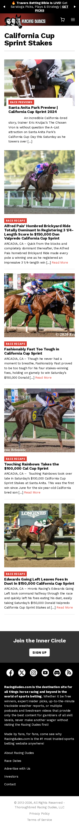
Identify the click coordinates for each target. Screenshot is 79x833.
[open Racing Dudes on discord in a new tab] (57, 672)
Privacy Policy (39, 813)
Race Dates (12, 761)
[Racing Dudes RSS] (69, 672)
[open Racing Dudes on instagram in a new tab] (33, 672)
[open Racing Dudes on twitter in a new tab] (21, 672)
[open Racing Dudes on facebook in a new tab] (10, 672)
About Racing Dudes (19, 753)
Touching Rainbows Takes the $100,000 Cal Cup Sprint (31, 466)
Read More (60, 262)
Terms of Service (39, 820)
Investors (11, 776)
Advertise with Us (17, 768)
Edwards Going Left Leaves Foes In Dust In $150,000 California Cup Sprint (39, 581)
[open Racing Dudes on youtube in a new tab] (45, 672)
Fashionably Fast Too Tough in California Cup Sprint (31, 351)
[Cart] (62, 19)
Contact (10, 784)
